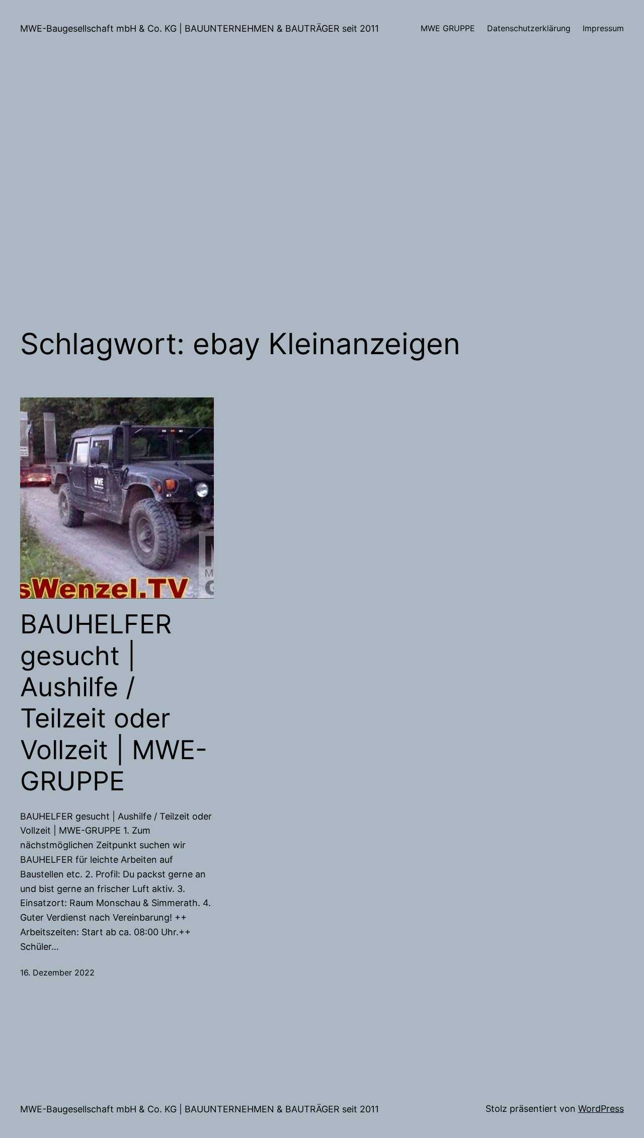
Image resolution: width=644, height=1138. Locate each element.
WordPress (601, 1108)
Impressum (603, 28)
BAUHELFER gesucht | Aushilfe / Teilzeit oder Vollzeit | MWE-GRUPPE (113, 703)
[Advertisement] (322, 191)
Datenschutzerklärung (529, 28)
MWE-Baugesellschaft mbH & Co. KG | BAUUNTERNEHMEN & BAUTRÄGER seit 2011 (199, 28)
